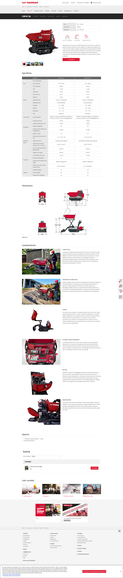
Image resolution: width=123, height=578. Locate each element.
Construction (29, 6)
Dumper (40, 6)
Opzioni (58, 16)
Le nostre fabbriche (81, 537)
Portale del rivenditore (83, 554)
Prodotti (35, 6)
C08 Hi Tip (46, 6)
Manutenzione (53, 539)
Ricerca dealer (65, 2)
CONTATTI (75, 10)
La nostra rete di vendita (82, 539)
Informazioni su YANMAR (83, 2)
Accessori (25, 544)
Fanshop (25, 555)
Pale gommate (26, 539)
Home (23, 6)
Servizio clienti (54, 533)
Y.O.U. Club (25, 554)
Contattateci (71, 59)
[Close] (120, 571)
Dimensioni (42, 16)
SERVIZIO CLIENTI (38, 10)
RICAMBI (47, 10)
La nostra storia (80, 535)
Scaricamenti (65, 16)
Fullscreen (59, 24)
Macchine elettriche (27, 542)
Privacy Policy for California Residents (12, 574)
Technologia (25, 546)
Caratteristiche (50, 16)
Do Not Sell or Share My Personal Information (94, 571)
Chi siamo (79, 533)
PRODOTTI (29, 10)
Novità (25, 549)
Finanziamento (53, 535)
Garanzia (52, 537)
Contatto (73, 2)
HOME (23, 10)
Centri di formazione (54, 541)
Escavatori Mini (26, 535)
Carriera (79, 545)
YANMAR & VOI (67, 10)
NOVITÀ (60, 10)
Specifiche (36, 16)
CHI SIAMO (53, 10)
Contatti (79, 551)
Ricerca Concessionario (29, 560)
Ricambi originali (53, 547)
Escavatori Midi (26, 537)
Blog (24, 557)
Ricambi (52, 543)
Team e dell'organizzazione (55, 545)
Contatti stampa (81, 548)
